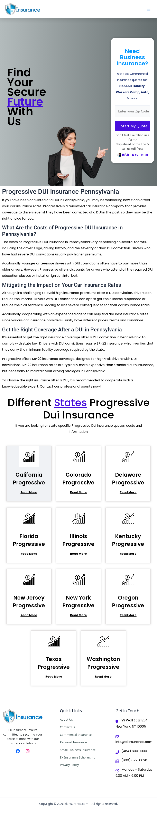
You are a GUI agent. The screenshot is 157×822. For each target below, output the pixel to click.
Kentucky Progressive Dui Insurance (128, 544)
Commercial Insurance (76, 734)
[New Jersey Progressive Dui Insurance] (28, 579)
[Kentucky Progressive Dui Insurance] (128, 518)
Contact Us (67, 727)
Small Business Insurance (77, 750)
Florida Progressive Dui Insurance (29, 544)
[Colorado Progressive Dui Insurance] (78, 456)
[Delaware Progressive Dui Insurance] (128, 456)
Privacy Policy (69, 765)
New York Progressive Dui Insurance (78, 605)
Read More (28, 492)
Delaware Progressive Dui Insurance (128, 482)
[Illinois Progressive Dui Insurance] (78, 518)
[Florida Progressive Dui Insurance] (28, 518)
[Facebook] (17, 751)
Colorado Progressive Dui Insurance (78, 482)
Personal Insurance (73, 742)
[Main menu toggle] (148, 9)
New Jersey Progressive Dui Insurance (29, 605)
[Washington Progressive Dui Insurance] (103, 640)
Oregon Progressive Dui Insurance (128, 605)
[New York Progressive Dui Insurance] (78, 579)
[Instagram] (27, 751)
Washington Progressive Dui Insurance (103, 666)
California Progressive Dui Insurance (29, 482)
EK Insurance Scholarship (77, 757)
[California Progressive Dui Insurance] (28, 456)
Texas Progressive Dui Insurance (54, 666)
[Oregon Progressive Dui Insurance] (128, 579)
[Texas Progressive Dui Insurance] (53, 640)
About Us (66, 719)
